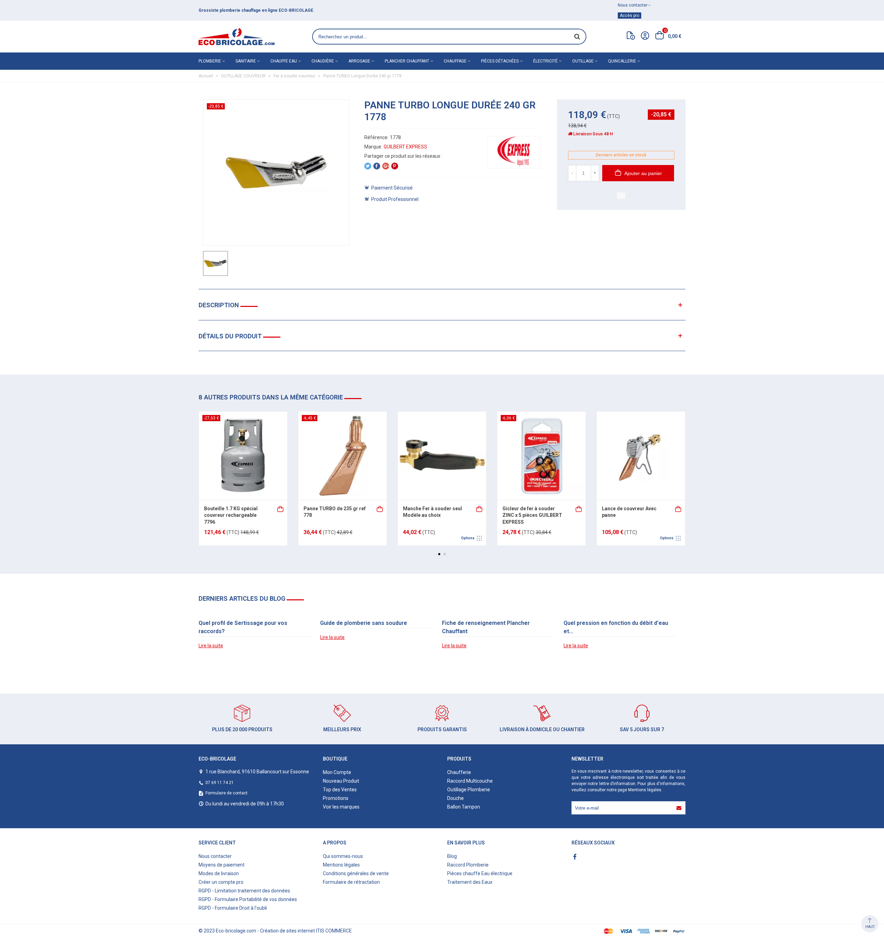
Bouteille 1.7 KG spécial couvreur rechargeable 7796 (231, 515)
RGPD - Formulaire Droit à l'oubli (233, 908)
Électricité (545, 61)
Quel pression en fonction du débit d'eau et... (616, 627)
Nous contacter (215, 856)
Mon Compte (337, 772)
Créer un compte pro (221, 882)
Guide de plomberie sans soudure (363, 623)
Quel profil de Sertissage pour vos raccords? (243, 627)
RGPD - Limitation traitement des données (244, 890)
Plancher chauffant (407, 61)
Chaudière (322, 61)
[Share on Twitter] (367, 166)
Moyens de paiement (221, 865)
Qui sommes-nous (343, 856)
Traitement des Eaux (469, 882)
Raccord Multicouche (470, 781)
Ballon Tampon (463, 807)
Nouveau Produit (341, 781)
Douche (455, 798)
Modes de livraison (219, 873)
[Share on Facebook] (376, 166)
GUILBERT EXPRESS (405, 146)
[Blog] (631, 37)
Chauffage (455, 61)
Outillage (583, 61)
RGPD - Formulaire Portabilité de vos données (248, 899)
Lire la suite (211, 645)
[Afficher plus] (479, 508)
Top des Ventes (340, 789)
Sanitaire (246, 61)
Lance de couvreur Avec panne (629, 512)
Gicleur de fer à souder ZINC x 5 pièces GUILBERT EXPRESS (532, 515)
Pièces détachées (500, 61)
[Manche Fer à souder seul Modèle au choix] (442, 456)
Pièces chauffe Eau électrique (479, 873)
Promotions (335, 798)
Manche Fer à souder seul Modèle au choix (432, 512)
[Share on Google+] (385, 166)
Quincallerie (622, 61)
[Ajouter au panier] (280, 508)
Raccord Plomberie (468, 865)
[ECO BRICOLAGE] (237, 36)
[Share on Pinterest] (394, 166)
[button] (439, 554)
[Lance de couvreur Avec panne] (641, 456)
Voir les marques (341, 807)
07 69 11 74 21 (219, 782)
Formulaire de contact (226, 793)
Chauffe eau (283, 61)
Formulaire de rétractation (351, 882)
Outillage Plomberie (468, 789)
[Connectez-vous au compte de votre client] (645, 36)
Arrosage (359, 61)
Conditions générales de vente (356, 873)
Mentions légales (644, 789)
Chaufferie (459, 772)
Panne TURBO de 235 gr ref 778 (335, 512)
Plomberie (210, 61)
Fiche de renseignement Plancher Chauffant (486, 627)
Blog (452, 856)
